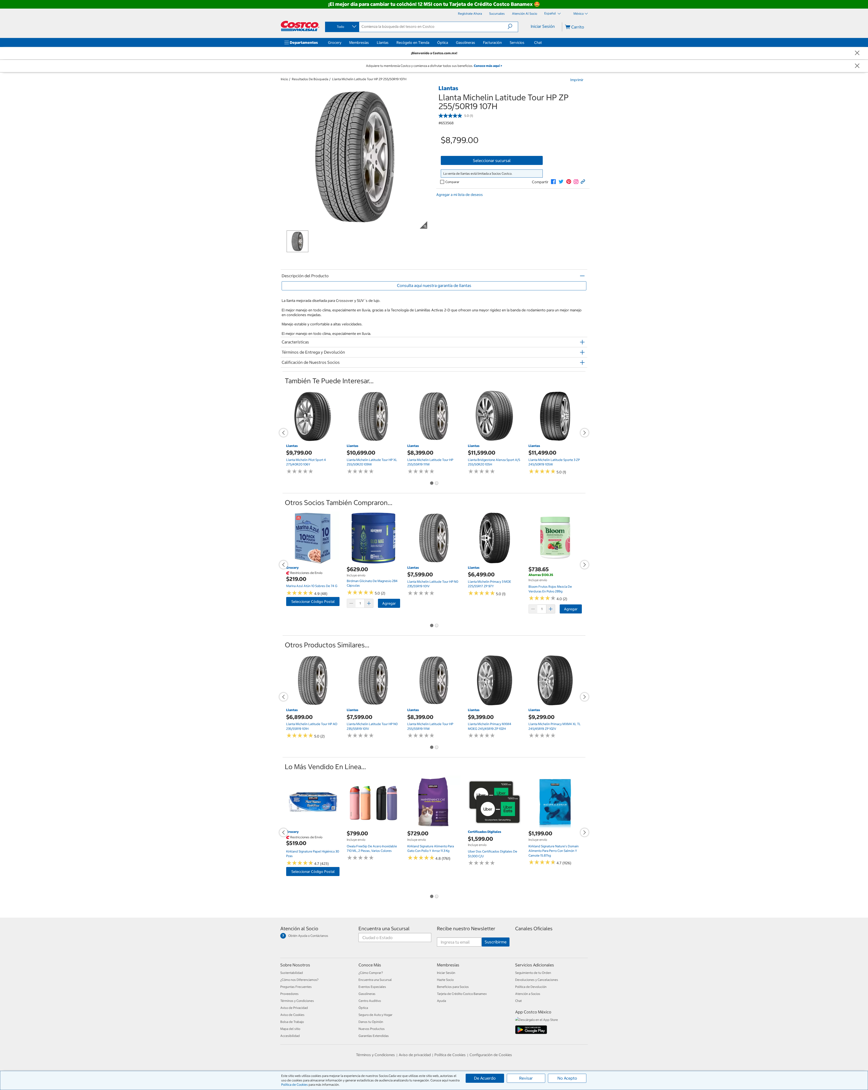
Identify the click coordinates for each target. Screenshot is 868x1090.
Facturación (492, 42)
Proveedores (289, 994)
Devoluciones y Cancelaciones (536, 980)
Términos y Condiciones (297, 1001)
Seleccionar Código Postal (313, 601)
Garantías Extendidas (374, 1036)
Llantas (383, 42)
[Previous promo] (283, 432)
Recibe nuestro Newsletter (466, 929)
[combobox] (341, 26)
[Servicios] (525, 42)
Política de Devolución (531, 987)
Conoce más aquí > (488, 66)
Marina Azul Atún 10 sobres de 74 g (311, 586)
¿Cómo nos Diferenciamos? (299, 980)
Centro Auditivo (370, 1001)
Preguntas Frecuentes (296, 987)
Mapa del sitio (290, 1029)
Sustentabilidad (291, 973)
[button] (513, 26)
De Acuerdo (485, 1078)
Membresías (359, 42)
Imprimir (576, 80)
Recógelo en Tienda (412, 42)
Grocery (334, 42)
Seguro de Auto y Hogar (375, 1015)
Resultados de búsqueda (310, 79)
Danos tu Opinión (371, 1022)
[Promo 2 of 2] (436, 483)
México (578, 14)
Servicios (517, 42)
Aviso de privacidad (415, 1054)
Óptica (442, 42)
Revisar (526, 1078)
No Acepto (567, 1078)
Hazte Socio (445, 980)
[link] (553, 182)
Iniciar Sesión (543, 26)
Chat (538, 42)
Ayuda (441, 1001)
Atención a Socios (527, 994)
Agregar (389, 603)
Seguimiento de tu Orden (533, 973)
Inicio (284, 79)
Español (550, 13)
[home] (300, 26)
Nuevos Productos (372, 1029)
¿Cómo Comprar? (371, 973)
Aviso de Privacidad (294, 1008)
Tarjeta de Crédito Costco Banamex (462, 994)
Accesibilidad (290, 1036)
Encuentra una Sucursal (384, 929)
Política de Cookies (294, 1085)
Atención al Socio (299, 929)
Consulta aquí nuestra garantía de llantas (434, 285)
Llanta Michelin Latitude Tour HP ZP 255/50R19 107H (369, 79)
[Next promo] (584, 432)
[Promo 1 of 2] (431, 483)
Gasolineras (465, 42)
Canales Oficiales (533, 929)
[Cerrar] (857, 53)
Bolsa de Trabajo (292, 1022)
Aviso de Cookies (292, 1015)
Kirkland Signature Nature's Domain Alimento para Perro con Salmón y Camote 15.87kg (553, 850)
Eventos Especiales (372, 987)
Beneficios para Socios (453, 987)
